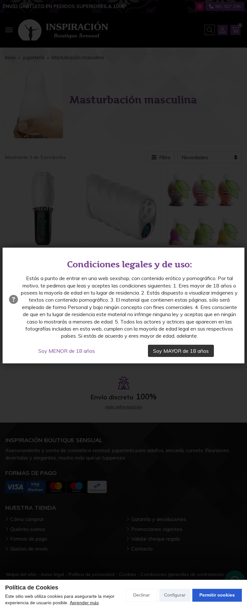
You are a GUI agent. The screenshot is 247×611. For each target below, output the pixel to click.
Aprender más (84, 602)
